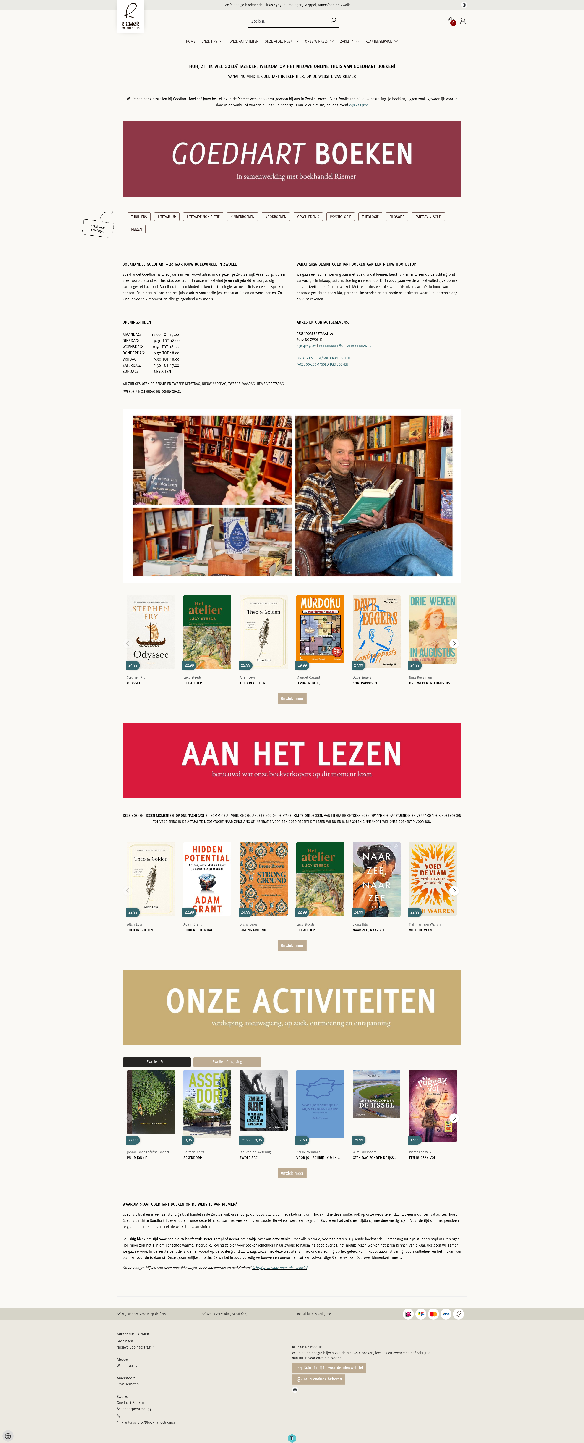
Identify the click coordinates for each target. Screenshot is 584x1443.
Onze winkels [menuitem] (317, 41)
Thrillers (139, 217)
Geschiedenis (308, 217)
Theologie (370, 217)
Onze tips (209, 41)
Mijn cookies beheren (322, 1379)
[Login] (463, 21)
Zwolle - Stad (157, 1061)
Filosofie (397, 217)
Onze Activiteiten (243, 41)
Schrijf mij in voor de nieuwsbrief (333, 1367)
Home (190, 41)
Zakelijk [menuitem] (347, 41)
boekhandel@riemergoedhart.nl (346, 346)
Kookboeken (275, 217)
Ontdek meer (292, 698)
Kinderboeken (242, 217)
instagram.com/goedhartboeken (323, 358)
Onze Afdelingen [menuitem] (279, 41)
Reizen (136, 229)
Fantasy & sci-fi (428, 217)
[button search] (333, 21)
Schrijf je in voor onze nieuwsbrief (279, 1267)
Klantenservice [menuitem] (379, 41)
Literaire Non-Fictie (203, 217)
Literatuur (167, 217)
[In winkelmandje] (151, 625)
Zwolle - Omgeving (227, 1061)
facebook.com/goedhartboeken (322, 364)
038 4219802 (359, 105)
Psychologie (340, 217)
